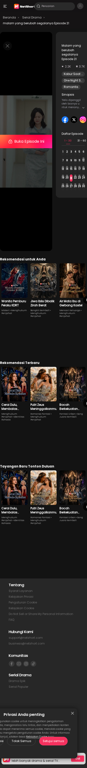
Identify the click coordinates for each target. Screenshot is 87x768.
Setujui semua (53, 741)
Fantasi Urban (67, 413)
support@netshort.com (26, 638)
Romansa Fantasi (40, 413)
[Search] (38, 6)
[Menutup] (72, 713)
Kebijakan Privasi (21, 597)
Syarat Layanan (21, 591)
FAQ (11, 620)
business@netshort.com (27, 643)
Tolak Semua (21, 741)
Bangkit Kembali (40, 310)
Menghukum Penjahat (38, 315)
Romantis (71, 87)
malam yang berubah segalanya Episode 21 (36, 23)
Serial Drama (32, 17)
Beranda (9, 17)
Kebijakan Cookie (21, 608)
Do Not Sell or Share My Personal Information (41, 614)
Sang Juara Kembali (71, 415)
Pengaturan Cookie (23, 602)
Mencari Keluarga (69, 310)
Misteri (5, 310)
